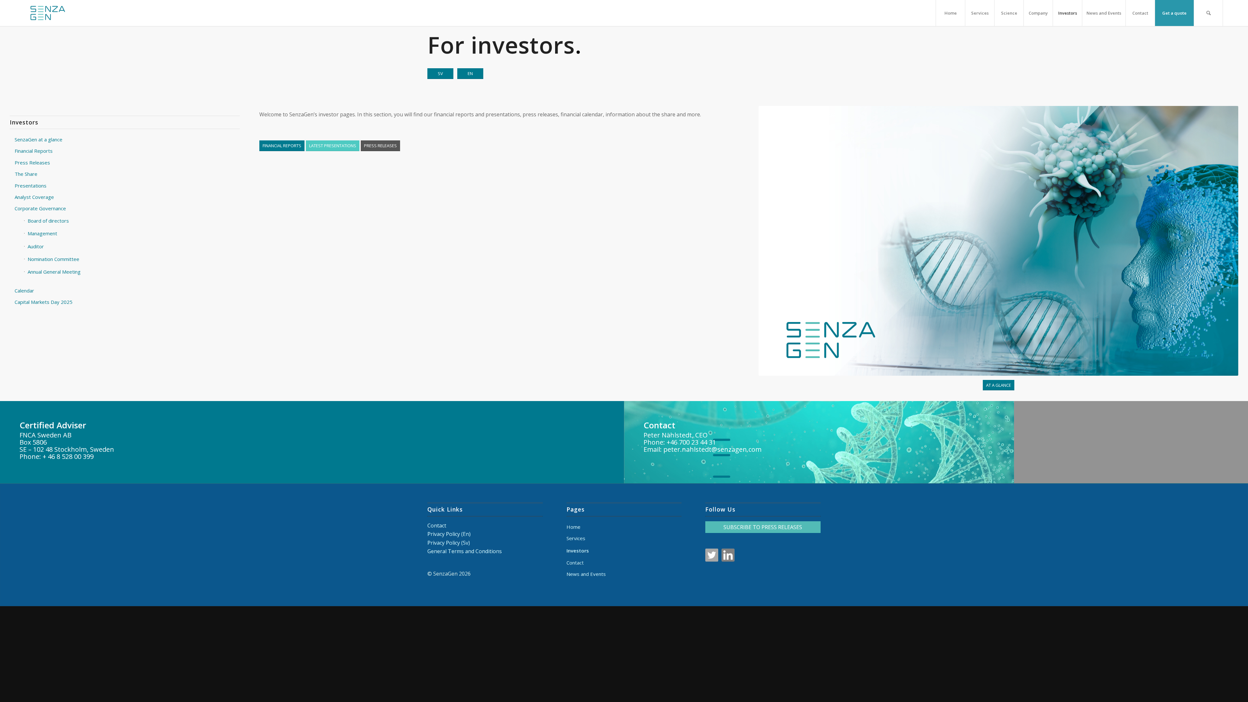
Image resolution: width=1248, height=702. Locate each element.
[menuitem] (950, 13)
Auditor (36, 246)
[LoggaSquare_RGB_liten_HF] (48, 13)
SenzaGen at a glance (38, 139)
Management (42, 233)
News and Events (586, 574)
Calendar (24, 290)
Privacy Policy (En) (449, 534)
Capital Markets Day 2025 (43, 302)
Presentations (30, 185)
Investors (577, 550)
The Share (26, 174)
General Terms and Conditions (464, 551)
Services (575, 538)
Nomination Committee (53, 259)
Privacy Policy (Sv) (448, 542)
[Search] (1208, 13)
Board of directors (48, 220)
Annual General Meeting (54, 271)
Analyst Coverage (34, 197)
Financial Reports (34, 151)
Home (573, 527)
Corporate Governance (40, 208)
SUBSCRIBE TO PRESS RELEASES (762, 527)
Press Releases (32, 162)
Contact (436, 525)
